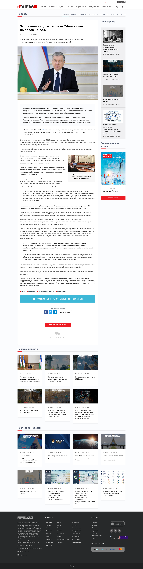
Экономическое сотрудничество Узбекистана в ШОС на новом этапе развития (28, 459)
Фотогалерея (76, 539)
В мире (59, 522)
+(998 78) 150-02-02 (25, 545)
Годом (43, 130)
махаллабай (62, 291)
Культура (113, 14)
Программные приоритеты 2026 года (85, 378)
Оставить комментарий (57, 325)
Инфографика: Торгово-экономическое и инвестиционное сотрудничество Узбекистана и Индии (56, 495)
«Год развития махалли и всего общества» (29, 411)
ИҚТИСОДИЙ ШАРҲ (110, 191)
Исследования (93, 7)
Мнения (48, 533)
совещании (61, 117)
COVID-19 (49, 545)
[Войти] (122, 7)
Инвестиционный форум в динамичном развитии (57, 457)
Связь (94, 538)
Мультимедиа (76, 536)
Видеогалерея (76, 542)
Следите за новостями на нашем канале (60, 299)
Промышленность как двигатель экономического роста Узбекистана (57, 379)
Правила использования (97, 534)
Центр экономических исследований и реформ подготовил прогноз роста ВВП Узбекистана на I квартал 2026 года (84, 414)
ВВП (23, 291)
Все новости (121, 14)
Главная (43, 7)
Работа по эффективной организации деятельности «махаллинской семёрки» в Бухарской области (57, 413)
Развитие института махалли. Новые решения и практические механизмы (30, 379)
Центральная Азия (85, 14)
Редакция (95, 531)
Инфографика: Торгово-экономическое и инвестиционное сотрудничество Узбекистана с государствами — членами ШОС (85, 498)
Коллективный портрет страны (111, 101)
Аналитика (52, 7)
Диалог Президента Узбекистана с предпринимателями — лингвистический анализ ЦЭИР (112, 129)
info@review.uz (24, 552)
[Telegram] (121, 2)
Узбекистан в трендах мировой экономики (111, 75)
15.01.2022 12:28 (26, 34)
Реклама (94, 528)
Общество (95, 14)
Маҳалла (31, 291)
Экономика (65, 14)
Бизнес (48, 536)
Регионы (71, 7)
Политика (74, 14)
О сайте (94, 525)
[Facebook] (118, 2)
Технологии (104, 14)
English (113, 2)
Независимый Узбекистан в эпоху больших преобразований (113, 458)
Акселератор (50, 542)
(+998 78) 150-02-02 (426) (33, 548)
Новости (59, 531)
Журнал (62, 7)
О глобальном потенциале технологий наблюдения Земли (84, 458)
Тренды (48, 525)
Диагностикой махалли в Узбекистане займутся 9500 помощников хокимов (81, 176)
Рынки (48, 528)
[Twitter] (124, 2)
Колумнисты (50, 539)
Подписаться (113, 198)
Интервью (49, 531)
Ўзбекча (93, 2)
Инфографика (81, 7)
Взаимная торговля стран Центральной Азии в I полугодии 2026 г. (112, 493)
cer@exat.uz (23, 555)
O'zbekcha (100, 2)
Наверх (72, 566)
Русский (107, 2)
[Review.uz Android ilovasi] (117, 524)
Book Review (106, 7)
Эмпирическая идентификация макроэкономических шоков (110, 48)
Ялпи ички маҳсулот (46, 291)
